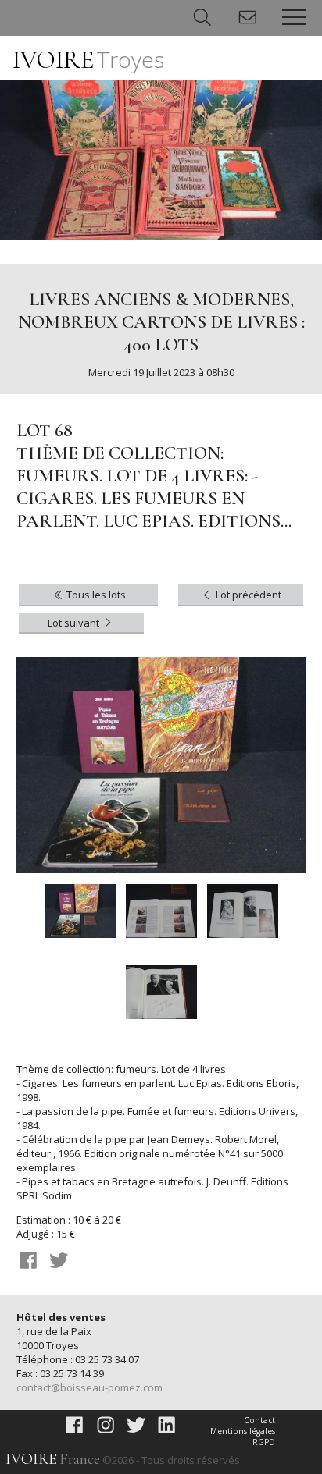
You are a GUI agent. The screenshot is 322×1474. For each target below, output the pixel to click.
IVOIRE (88, 59)
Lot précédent (247, 595)
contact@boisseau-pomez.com (89, 1387)
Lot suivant (75, 623)
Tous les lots (95, 595)
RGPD (263, 1442)
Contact (259, 1420)
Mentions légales (242, 1431)
